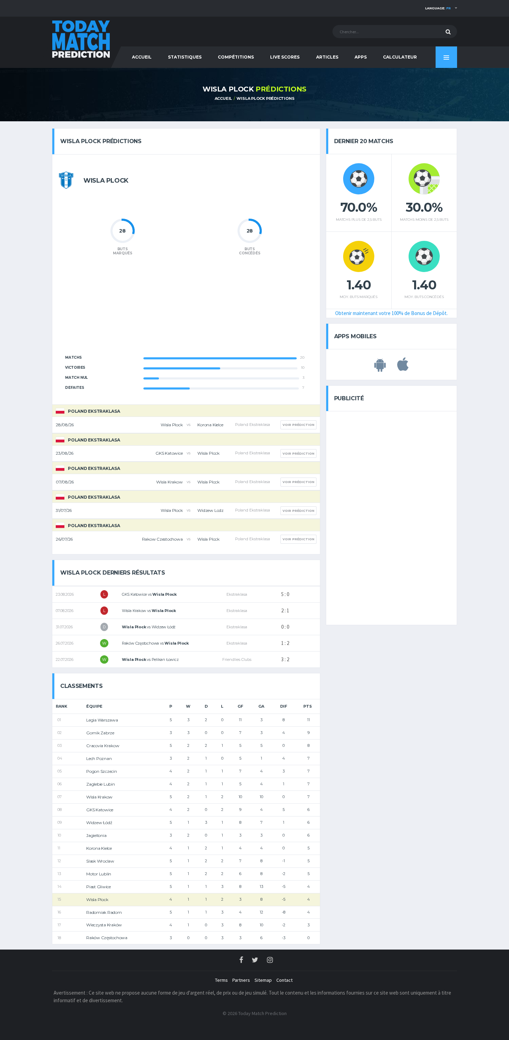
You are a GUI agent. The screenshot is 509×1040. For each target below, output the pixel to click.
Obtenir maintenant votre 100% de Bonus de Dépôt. (391, 313)
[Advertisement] (186, 309)
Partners (241, 980)
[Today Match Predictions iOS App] (403, 368)
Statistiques (185, 57)
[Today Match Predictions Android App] (380, 368)
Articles (327, 57)
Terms (221, 980)
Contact (284, 980)
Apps (361, 57)
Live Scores (285, 57)
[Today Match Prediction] (81, 38)
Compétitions (236, 57)
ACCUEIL (142, 57)
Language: (438, 8)
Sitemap (263, 980)
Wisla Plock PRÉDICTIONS (265, 98)
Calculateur (400, 57)
